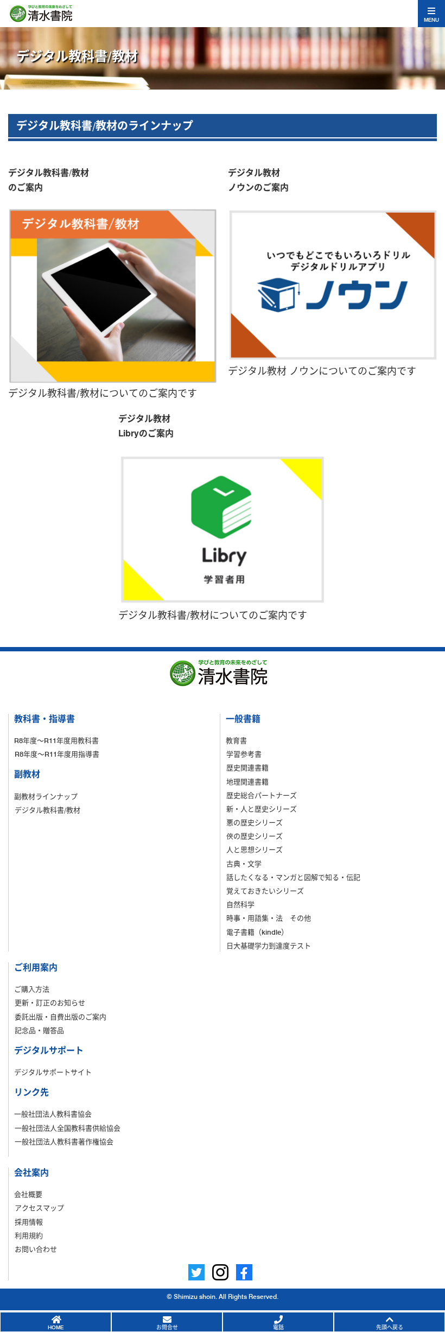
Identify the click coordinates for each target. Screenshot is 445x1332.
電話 (278, 1327)
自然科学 (240, 904)
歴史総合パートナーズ (261, 795)
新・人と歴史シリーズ (261, 808)
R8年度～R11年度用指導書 (57, 754)
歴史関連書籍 (247, 767)
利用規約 (29, 1235)
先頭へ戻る (389, 1327)
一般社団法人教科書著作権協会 (64, 1141)
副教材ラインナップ (46, 796)
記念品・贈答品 (39, 1030)
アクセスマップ (39, 1207)
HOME (55, 1327)
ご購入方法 (31, 989)
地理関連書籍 (247, 781)
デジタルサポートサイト (53, 1072)
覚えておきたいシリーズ (265, 890)
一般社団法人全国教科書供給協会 (67, 1128)
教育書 (236, 740)
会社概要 (28, 1194)
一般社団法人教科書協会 (53, 1113)
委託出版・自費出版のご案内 (60, 1016)
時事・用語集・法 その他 (268, 918)
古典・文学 (244, 863)
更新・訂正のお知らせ (50, 1002)
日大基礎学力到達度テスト (268, 945)
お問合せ (167, 1327)
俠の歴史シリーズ (254, 836)
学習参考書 (244, 754)
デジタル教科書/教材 (47, 809)
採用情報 (29, 1221)
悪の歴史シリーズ (254, 822)
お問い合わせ (36, 1249)
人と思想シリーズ (254, 849)
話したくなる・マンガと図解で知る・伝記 (293, 877)
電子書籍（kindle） (257, 932)
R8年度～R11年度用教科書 (56, 740)
